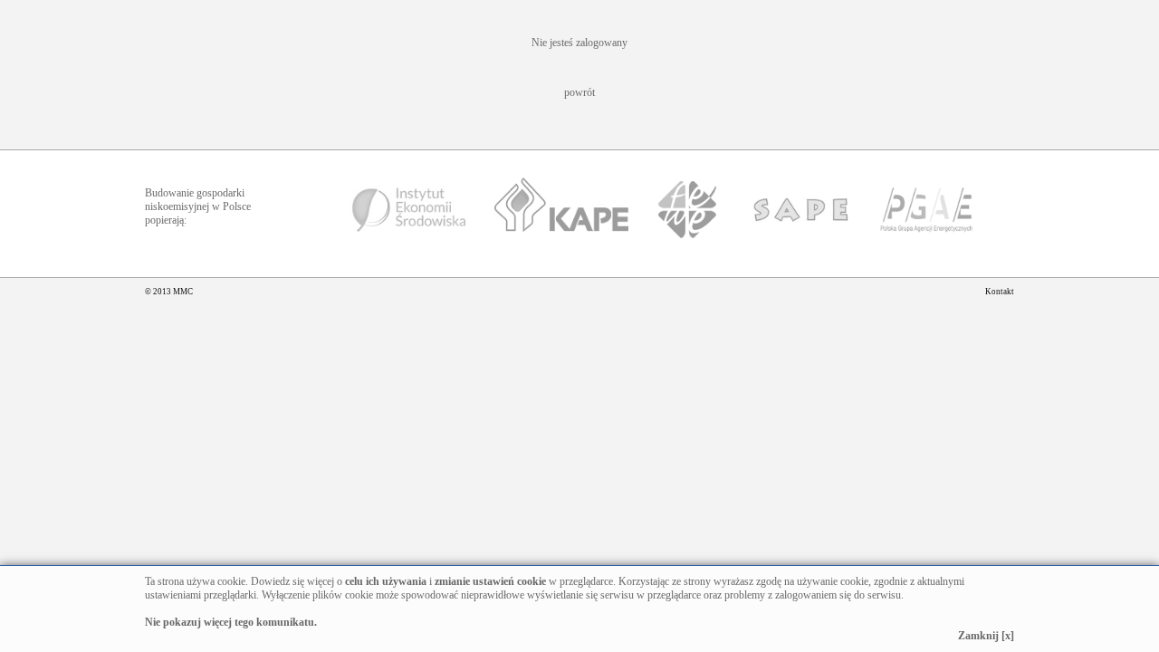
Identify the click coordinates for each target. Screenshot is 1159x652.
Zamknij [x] (986, 635)
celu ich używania (385, 581)
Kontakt (999, 291)
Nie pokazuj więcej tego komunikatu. (231, 622)
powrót (579, 92)
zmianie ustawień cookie (490, 581)
